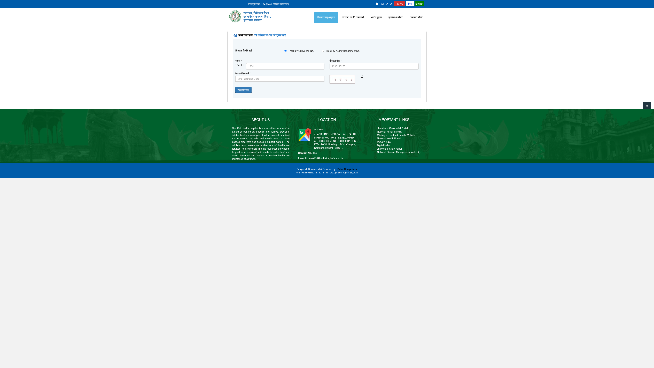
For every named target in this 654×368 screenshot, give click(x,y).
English (419, 3)
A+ (382, 3)
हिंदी (410, 3)
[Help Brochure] (377, 3)
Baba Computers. (347, 169)
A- (391, 3)
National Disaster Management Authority (399, 152)
